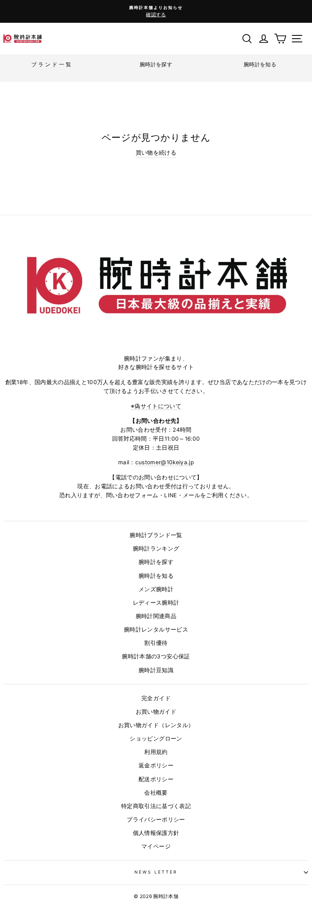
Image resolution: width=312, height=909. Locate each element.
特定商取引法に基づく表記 (156, 806)
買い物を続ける (156, 152)
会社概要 (155, 792)
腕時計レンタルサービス (156, 629)
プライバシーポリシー (156, 819)
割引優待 (155, 643)
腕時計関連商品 (156, 616)
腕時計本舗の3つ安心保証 (156, 656)
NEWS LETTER (156, 872)
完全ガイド (156, 698)
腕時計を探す (156, 562)
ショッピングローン (156, 738)
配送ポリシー (156, 779)
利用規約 (155, 752)
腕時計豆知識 (156, 670)
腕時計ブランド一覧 (156, 535)
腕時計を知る (156, 575)
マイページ (156, 846)
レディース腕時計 (156, 602)
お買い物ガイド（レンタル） (156, 725)
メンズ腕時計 (156, 589)
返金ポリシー (156, 765)
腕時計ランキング (156, 548)
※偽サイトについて (156, 406)
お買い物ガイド (156, 711)
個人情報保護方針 (156, 833)
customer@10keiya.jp (164, 462)
